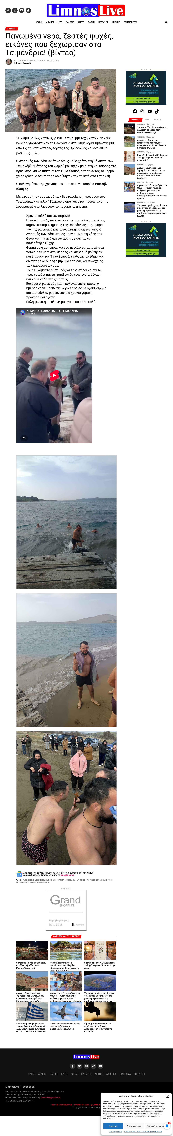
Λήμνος (50, 22)
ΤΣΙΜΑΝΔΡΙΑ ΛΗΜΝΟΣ (40, 882)
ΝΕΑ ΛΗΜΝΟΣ (107, 880)
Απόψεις (116, 22)
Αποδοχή (113, 1126)
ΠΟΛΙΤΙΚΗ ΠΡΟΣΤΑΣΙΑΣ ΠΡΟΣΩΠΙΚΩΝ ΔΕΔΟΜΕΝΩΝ (143, 1132)
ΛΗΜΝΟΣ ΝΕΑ (93, 880)
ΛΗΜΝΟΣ (81, 880)
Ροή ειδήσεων (130, 22)
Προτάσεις (103, 22)
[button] (167, 1096)
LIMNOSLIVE (29, 880)
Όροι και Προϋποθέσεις (61, 1105)
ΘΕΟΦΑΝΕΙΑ (59, 880)
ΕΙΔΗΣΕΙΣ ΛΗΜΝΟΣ (44, 880)
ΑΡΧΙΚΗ (39, 22)
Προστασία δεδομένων (100, 1105)
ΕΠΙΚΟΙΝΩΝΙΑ (125, 1074)
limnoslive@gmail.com (50, 1098)
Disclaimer (139, 1074)
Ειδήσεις (70, 22)
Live (60, 22)
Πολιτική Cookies (115, 1132)
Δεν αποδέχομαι (134, 1126)
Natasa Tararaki (23, 63)
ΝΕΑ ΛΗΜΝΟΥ (23, 882)
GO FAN (91, 22)
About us (111, 1074)
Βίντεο (81, 22)
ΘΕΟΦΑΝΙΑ (70, 880)
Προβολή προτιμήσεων (157, 1126)
